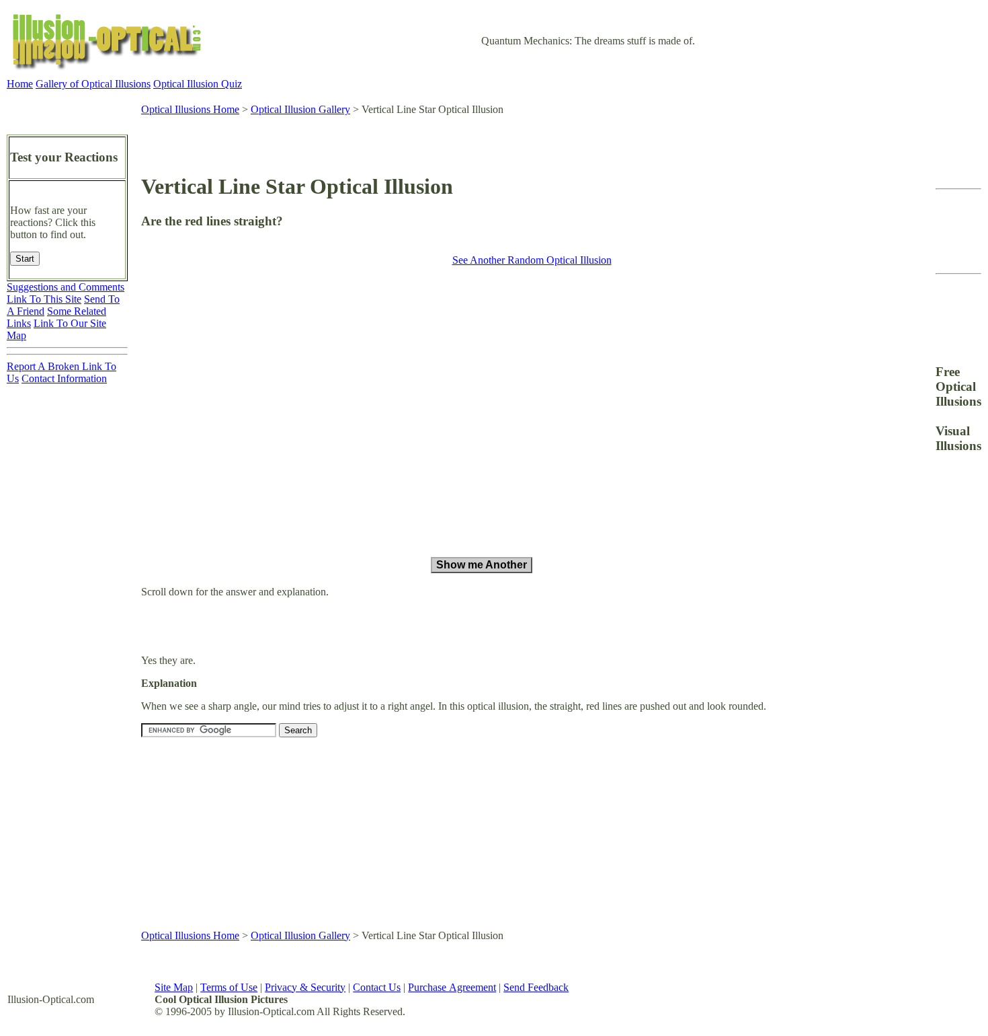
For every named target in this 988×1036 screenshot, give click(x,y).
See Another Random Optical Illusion (532, 260)
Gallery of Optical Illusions (93, 83)
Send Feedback (536, 987)
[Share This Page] (898, 173)
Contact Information (64, 378)
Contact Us (377, 987)
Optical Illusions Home (190, 109)
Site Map (174, 987)
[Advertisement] (508, 138)
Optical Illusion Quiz (197, 83)
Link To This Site (44, 299)
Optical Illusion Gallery (300, 109)
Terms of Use (228, 987)
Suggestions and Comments (65, 287)
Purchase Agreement (452, 987)
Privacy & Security (305, 987)
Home (20, 83)
